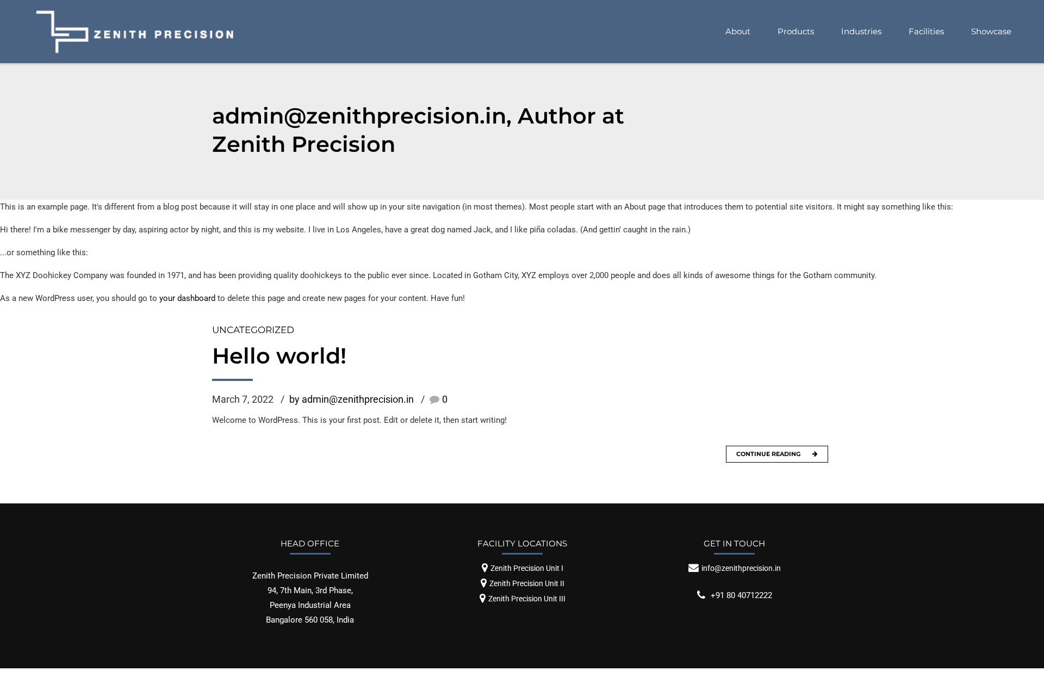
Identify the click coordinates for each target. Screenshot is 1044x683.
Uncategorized (253, 329)
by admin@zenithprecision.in (351, 399)
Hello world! (279, 355)
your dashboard (187, 298)
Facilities (926, 31)
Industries (861, 31)
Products (796, 31)
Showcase (991, 31)
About (737, 31)
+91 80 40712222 (741, 595)
